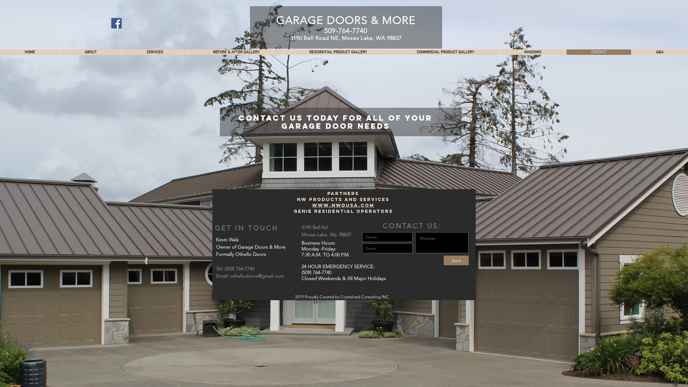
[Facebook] (116, 23)
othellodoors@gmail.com (257, 276)
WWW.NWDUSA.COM (343, 205)
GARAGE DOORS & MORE (346, 20)
